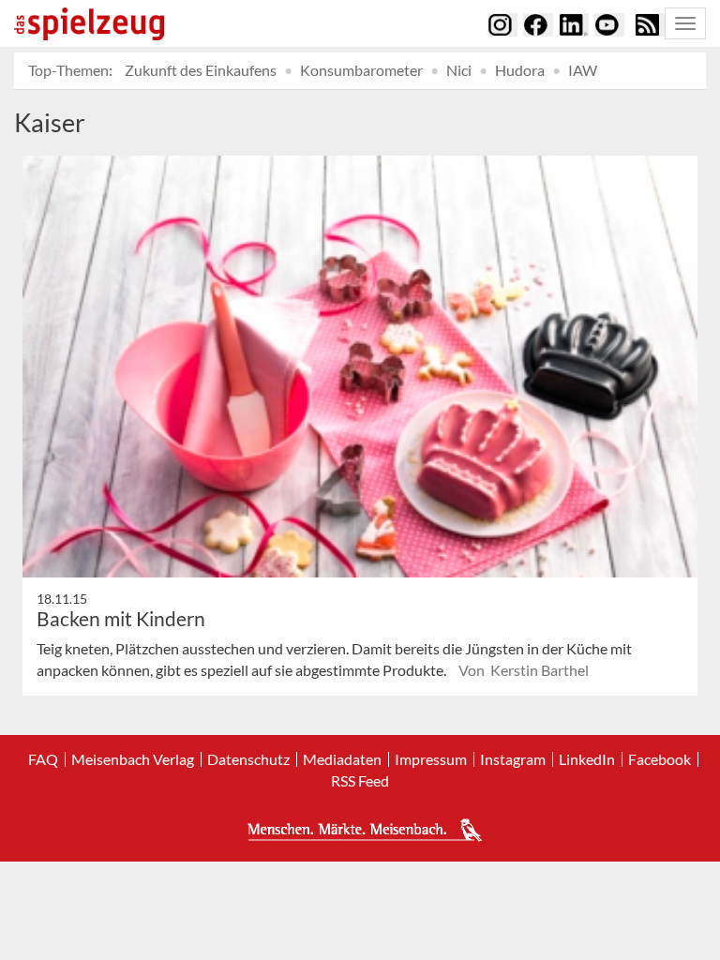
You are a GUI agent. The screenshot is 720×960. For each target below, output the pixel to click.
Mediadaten (342, 759)
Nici (459, 70)
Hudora (520, 70)
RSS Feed (360, 780)
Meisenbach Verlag (132, 759)
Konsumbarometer (361, 70)
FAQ (43, 759)
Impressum (431, 759)
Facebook (659, 759)
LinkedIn (587, 759)
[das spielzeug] (89, 24)
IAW (582, 70)
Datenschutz (248, 759)
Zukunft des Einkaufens (201, 70)
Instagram (513, 759)
